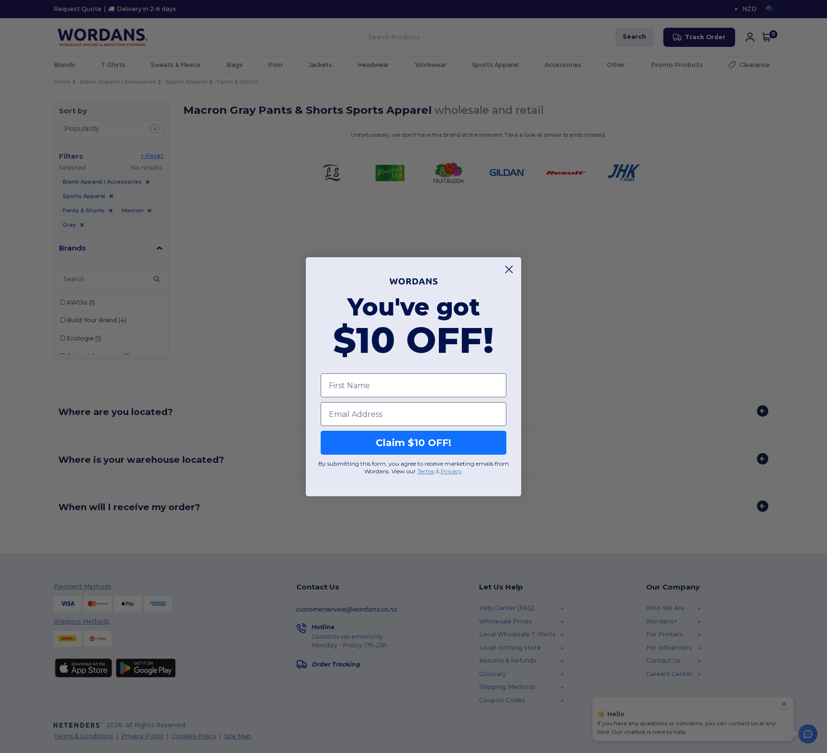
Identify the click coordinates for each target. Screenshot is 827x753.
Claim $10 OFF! (413, 442)
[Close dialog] (509, 269)
